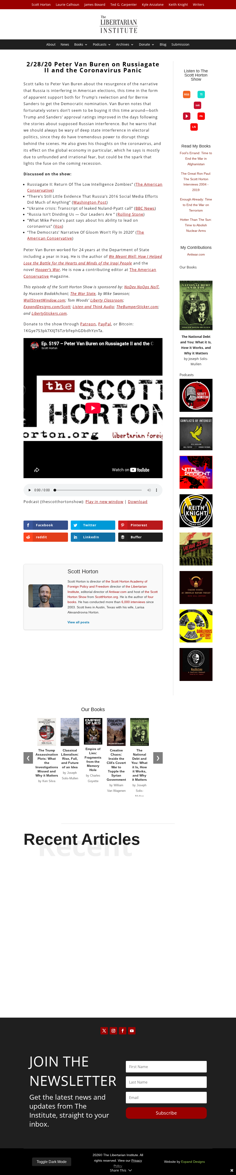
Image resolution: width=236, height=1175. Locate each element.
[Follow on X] (104, 1030)
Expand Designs (193, 1161)
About (51, 45)
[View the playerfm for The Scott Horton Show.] (186, 116)
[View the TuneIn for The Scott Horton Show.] (201, 94)
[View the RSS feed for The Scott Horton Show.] (186, 94)
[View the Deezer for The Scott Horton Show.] (186, 109)
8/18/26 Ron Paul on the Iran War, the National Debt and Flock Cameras (118, 970)
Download (138, 501)
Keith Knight (178, 5)
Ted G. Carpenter (123, 5)
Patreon (88, 324)
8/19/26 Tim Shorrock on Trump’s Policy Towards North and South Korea (118, 924)
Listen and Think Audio (93, 306)
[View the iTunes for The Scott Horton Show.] (194, 87)
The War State (83, 293)
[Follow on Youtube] (132, 1030)
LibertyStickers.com (49, 313)
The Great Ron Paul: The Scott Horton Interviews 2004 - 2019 (196, 182)
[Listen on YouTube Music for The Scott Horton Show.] (201, 87)
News (65, 45)
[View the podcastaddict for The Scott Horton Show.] (201, 116)
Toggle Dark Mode (52, 1162)
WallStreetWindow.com (44, 300)
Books (78, 45)
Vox (58, 226)
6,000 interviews (133, 602)
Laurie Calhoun (67, 5)
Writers (198, 5)
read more (118, 899)
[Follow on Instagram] (113, 1030)
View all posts (78, 622)
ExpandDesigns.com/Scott (47, 306)
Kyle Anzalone (153, 5)
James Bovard (94, 5)
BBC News (145, 208)
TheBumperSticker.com (137, 306)
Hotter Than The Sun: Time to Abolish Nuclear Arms (196, 225)
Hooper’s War (47, 269)
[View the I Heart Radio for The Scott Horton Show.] (197, 105)
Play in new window (104, 501)
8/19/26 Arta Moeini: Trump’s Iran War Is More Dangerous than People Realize (118, 879)
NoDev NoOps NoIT (141, 286)
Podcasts (99, 45)
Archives (122, 45)
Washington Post (89, 202)
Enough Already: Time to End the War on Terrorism (196, 204)
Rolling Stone (130, 214)
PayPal (104, 324)
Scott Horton (41, 5)
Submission (180, 45)
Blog (163, 45)
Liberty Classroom (106, 300)
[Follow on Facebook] (122, 1030)
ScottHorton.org (106, 597)
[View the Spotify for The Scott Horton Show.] (187, 87)
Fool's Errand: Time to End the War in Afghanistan (196, 158)
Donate (144, 45)
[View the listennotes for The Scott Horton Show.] (194, 127)
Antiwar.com (118, 592)
